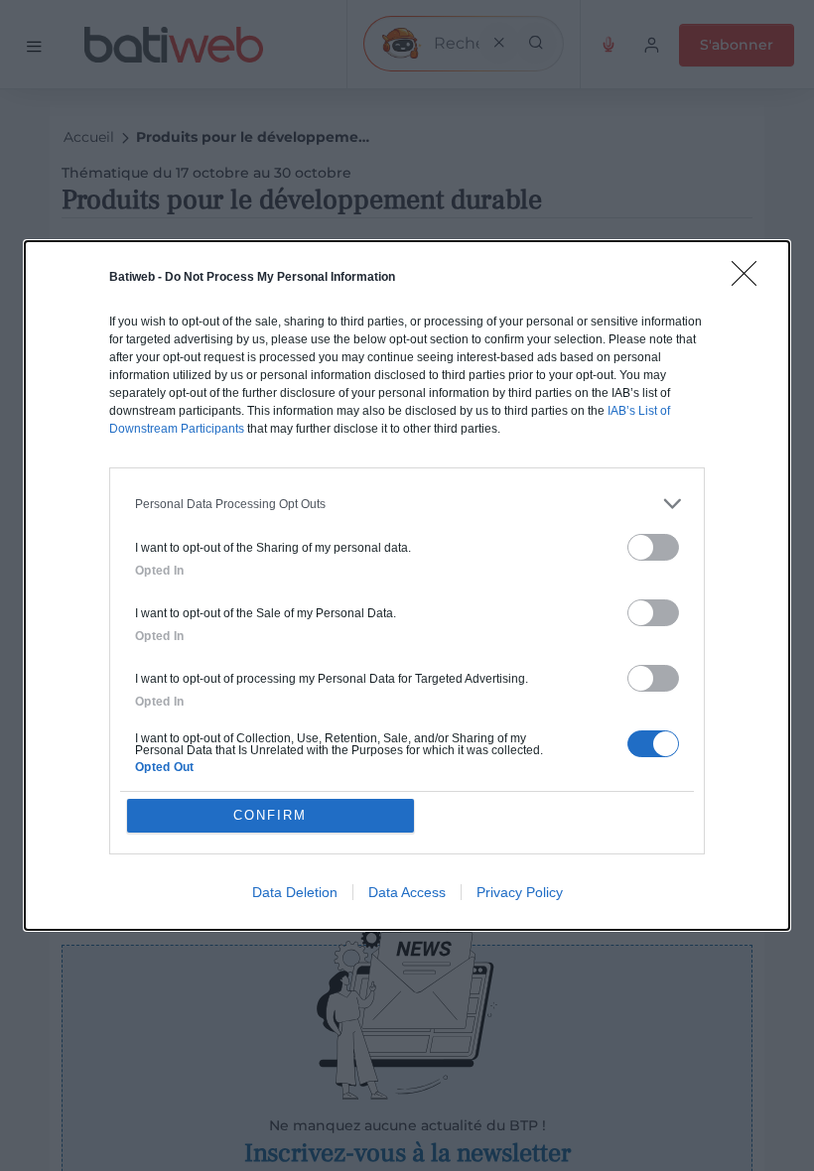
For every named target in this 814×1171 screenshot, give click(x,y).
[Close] (750, 280)
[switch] (653, 547)
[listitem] (407, 503)
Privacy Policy (519, 892)
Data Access (407, 892)
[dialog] (407, 585)
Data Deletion (295, 892)
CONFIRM (270, 815)
